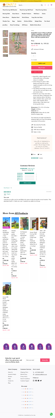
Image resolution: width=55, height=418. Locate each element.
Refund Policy (24, 374)
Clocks (43, 13)
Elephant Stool (15, 17)
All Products (21, 213)
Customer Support (25, 381)
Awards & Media (12, 374)
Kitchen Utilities (28, 21)
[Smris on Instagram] (33, 380)
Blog (9, 383)
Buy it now (42, 68)
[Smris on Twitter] (41, 380)
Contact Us (10, 381)
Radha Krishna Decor (35, 25)
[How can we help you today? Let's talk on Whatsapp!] (51, 415)
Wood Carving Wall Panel (26, 10)
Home (32, 30)
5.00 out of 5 (31, 168)
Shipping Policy (24, 372)
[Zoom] (18, 43)
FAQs (9, 378)
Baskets (19, 21)
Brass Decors (15, 13)
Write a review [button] (27, 183)
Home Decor (6, 17)
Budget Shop (38, 21)
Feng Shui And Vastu (37, 17)
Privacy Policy (24, 376)
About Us (10, 372)
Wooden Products (26, 13)
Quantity (33, 53)
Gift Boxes (25, 25)
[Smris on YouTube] (38, 380)
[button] (45, 5)
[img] (7, 192)
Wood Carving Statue (41, 10)
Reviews (10, 376)
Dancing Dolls (6, 13)
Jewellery (5, 25)
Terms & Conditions (25, 378)
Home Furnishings (14, 25)
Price (32, 41)
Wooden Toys (6, 21)
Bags (13, 21)
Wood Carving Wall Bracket (10, 10)
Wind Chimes (25, 17)
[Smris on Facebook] (36, 380)
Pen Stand (47, 21)
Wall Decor (36, 13)
